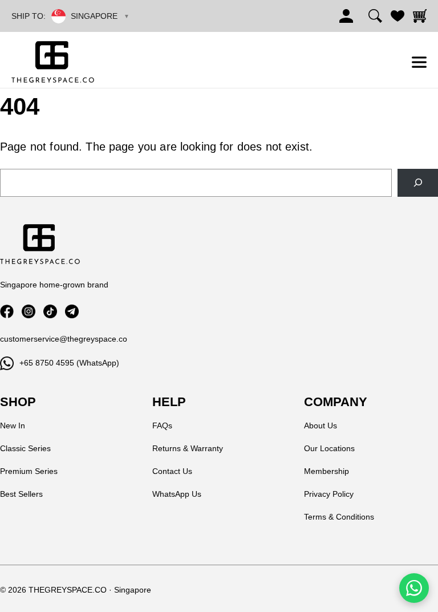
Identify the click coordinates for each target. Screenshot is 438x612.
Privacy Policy (329, 493)
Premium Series (29, 471)
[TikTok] (50, 311)
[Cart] (420, 16)
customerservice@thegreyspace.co (63, 338)
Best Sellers (21, 493)
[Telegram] (72, 311)
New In (12, 425)
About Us (320, 425)
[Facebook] (7, 311)
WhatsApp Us (176, 493)
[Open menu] (419, 62)
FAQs (162, 425)
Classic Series (25, 448)
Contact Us (172, 471)
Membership (326, 471)
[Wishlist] (397, 16)
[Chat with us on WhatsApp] (414, 588)
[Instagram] (28, 311)
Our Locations (329, 448)
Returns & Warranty (187, 448)
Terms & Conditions (339, 516)
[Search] (375, 16)
